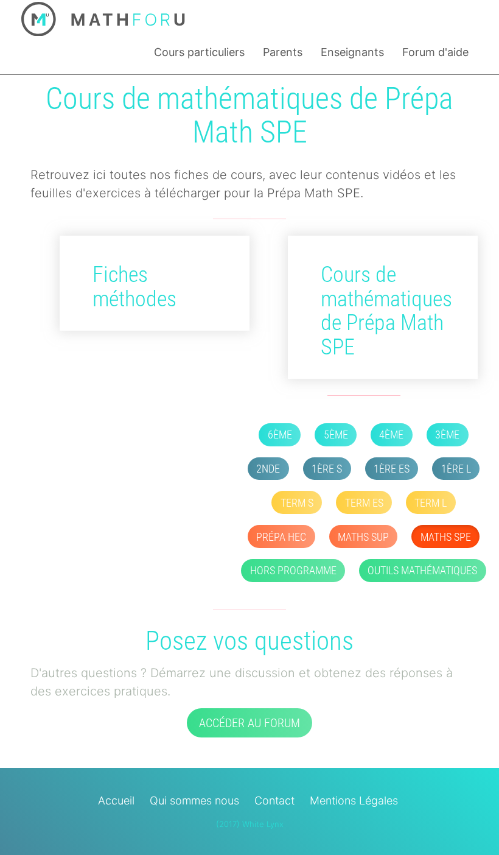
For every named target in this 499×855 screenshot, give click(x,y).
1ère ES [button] (392, 468)
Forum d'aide (435, 52)
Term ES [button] (364, 502)
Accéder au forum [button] (249, 723)
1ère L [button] (456, 468)
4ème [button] (391, 434)
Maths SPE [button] (445, 536)
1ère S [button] (327, 468)
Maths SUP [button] (363, 536)
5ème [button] (336, 434)
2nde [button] (268, 468)
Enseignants (352, 52)
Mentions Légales (354, 800)
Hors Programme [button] (293, 570)
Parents (282, 52)
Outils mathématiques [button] (422, 570)
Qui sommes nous (194, 800)
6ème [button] (280, 434)
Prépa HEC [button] (281, 536)
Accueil (116, 800)
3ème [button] (447, 434)
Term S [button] (297, 502)
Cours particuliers (199, 52)
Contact (274, 800)
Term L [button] (430, 502)
